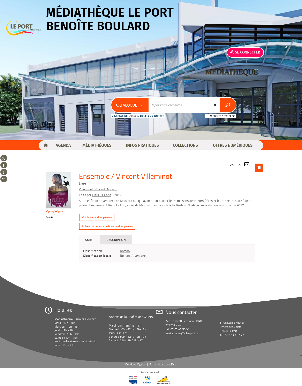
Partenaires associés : (162, 364)
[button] (63, 145)
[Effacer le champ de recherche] (215, 105)
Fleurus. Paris (101, 195)
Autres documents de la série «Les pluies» (107, 226)
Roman (125, 251)
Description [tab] (116, 239)
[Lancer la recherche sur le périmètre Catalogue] (228, 105)
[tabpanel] (151, 221)
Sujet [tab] (89, 239)
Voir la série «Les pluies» (97, 217)
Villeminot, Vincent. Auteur (98, 189)
